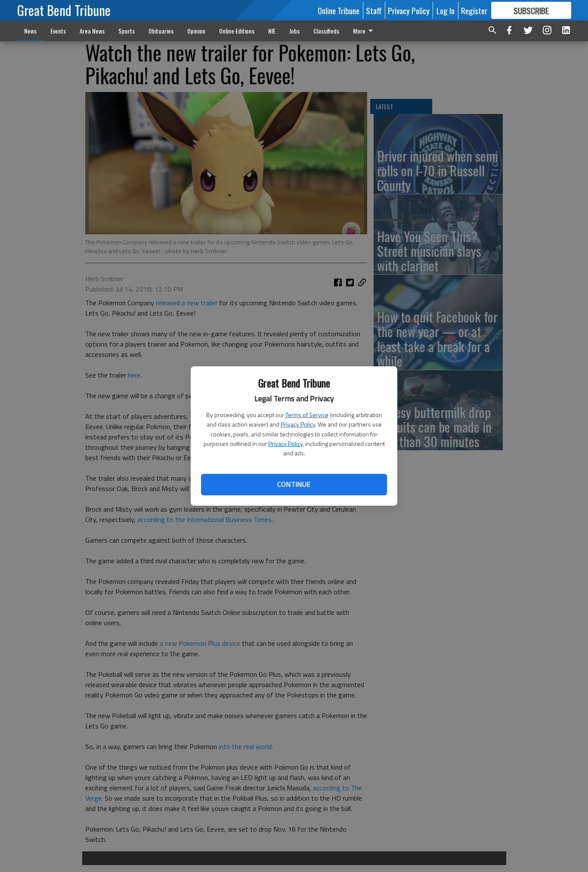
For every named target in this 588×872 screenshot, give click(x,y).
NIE (271, 30)
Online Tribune (338, 10)
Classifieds (326, 30)
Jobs (294, 30)
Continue (293, 484)
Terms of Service (306, 414)
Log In (445, 10)
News (30, 30)
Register (474, 10)
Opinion (196, 30)
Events (58, 30)
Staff (373, 10)
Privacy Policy (298, 424)
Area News (92, 30)
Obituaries (161, 30)
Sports (126, 30)
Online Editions (236, 30)
